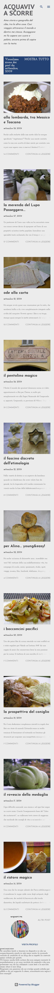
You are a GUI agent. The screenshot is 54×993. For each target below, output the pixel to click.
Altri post (44, 920)
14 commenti (11, 154)
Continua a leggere (38, 154)
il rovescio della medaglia (26, 795)
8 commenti (11, 495)
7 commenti (11, 661)
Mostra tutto (36, 59)
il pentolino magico (20, 376)
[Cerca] (41, 5)
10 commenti (11, 325)
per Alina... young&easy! (24, 546)
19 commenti (11, 407)
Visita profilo (30, 944)
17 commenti (11, 242)
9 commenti (11, 826)
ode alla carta (16, 293)
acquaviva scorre (19, 10)
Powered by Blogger (28, 984)
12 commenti (11, 909)
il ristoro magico (18, 877)
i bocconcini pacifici (21, 629)
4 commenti (11, 578)
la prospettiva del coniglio (26, 712)
